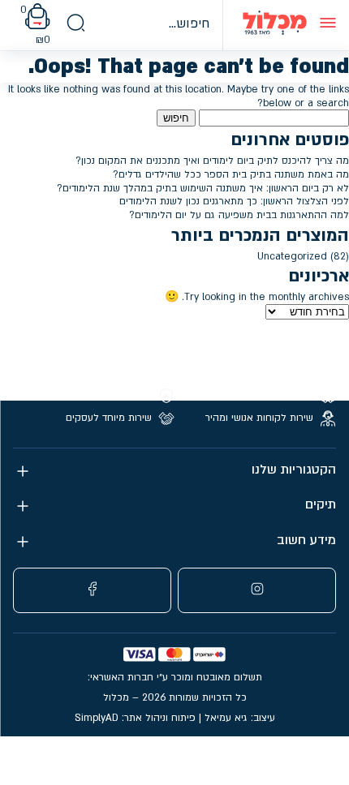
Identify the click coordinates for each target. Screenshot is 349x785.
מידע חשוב (306, 540)
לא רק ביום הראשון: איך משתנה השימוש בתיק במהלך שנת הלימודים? (203, 188)
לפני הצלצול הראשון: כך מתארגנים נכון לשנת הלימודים (234, 201)
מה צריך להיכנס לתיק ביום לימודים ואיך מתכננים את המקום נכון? (212, 160)
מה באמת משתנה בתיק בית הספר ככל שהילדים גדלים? (231, 174)
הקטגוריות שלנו (294, 469)
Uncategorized (292, 256)
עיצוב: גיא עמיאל (240, 717)
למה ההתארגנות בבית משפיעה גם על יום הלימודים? (239, 214)
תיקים (320, 504)
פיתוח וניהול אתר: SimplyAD (135, 717)
